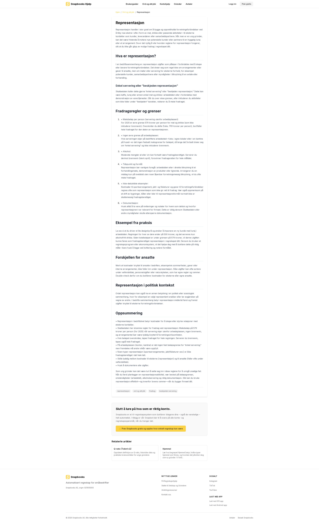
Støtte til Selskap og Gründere (173, 485)
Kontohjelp (165, 4)
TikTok (212, 485)
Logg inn (232, 4)
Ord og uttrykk (149, 4)
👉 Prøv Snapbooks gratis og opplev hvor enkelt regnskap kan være (151, 428)
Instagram (213, 481)
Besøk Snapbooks (245, 518)
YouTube (213, 490)
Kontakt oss (166, 494)
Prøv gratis (246, 4)
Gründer (178, 4)
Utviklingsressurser (169, 490)
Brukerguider (132, 4)
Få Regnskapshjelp (169, 481)
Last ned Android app (218, 505)
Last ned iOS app (216, 501)
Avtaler (189, 4)
